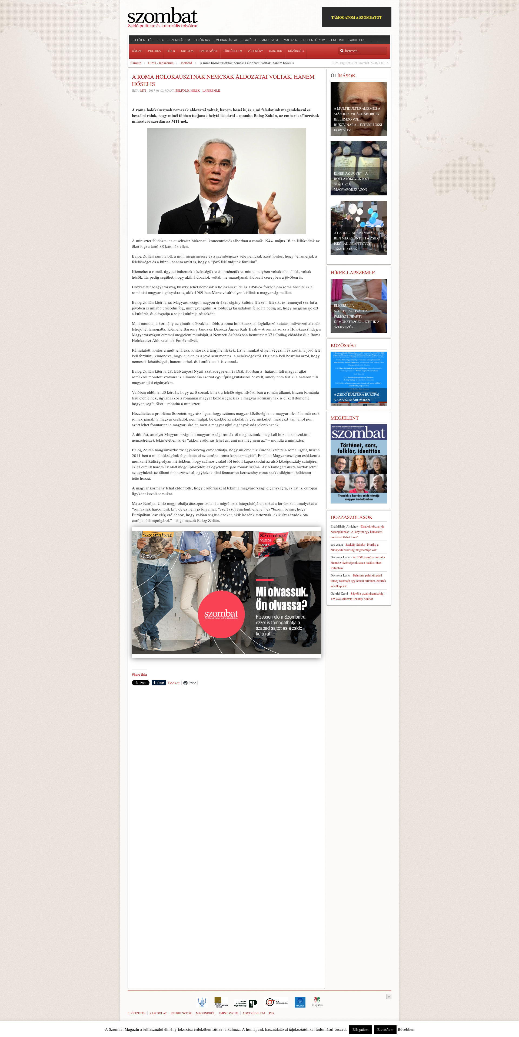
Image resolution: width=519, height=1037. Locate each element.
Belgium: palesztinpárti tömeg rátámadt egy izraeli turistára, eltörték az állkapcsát (358, 580)
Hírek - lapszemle (161, 62)
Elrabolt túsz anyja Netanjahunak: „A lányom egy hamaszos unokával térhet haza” (357, 531)
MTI (143, 90)
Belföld (186, 62)
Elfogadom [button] (360, 1029)
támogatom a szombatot (356, 17)
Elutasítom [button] (385, 1029)
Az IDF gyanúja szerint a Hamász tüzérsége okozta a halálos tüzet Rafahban (358, 562)
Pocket (173, 682)
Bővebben (406, 1029)
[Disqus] (226, 765)
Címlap (136, 62)
